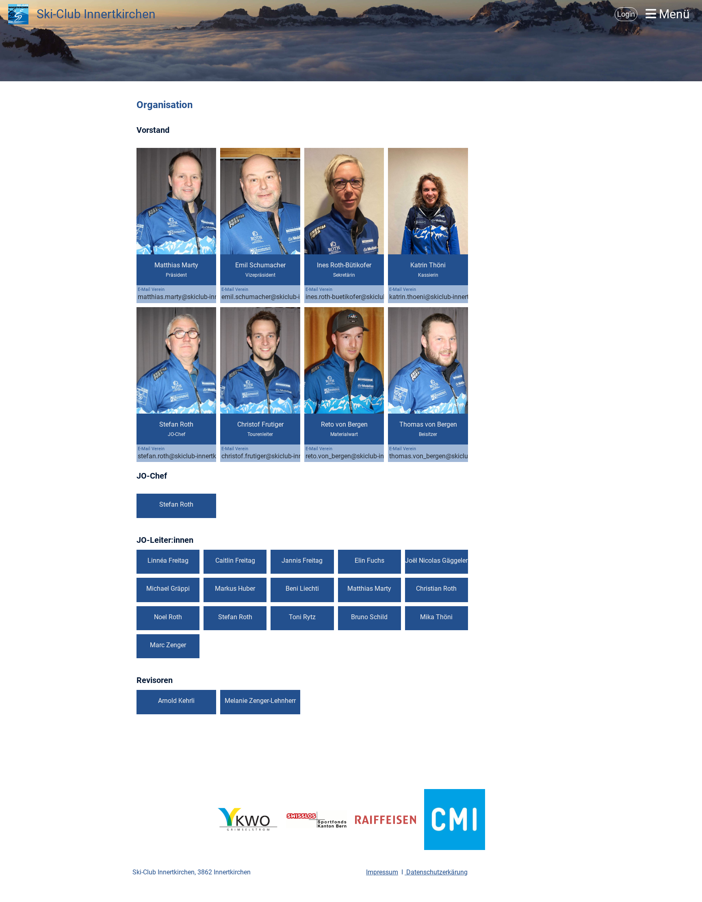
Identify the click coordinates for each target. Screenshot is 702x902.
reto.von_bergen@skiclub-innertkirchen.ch (365, 456)
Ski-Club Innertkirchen (96, 14)
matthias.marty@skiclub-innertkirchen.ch (196, 297)
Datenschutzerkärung (436, 872)
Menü (673, 14)
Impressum (382, 872)
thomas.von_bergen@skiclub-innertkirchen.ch (454, 456)
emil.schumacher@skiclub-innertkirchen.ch (282, 297)
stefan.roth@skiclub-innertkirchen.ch (190, 456)
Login (626, 14)
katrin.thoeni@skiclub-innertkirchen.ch (443, 297)
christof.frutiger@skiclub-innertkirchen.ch (280, 456)
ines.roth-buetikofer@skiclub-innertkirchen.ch (370, 297)
